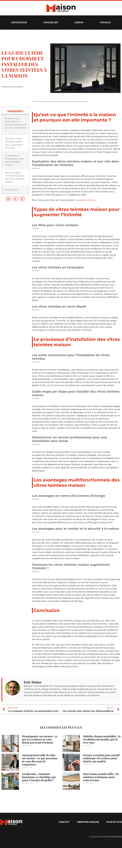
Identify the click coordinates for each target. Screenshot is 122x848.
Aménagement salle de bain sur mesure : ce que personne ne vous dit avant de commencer (39, 759)
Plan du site (114, 822)
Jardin (79, 22)
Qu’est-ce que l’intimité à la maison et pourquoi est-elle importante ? (15, 124)
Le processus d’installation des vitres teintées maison (14, 160)
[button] (8, 199)
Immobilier (50, 22)
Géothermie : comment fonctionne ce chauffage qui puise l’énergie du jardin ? (39, 777)
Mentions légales (88, 822)
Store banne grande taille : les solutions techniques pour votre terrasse (101, 777)
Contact (64, 822)
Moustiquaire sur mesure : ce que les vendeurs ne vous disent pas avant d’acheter (39, 739)
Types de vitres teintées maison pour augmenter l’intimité (14, 143)
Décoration (19, 22)
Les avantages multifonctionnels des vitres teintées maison (15, 177)
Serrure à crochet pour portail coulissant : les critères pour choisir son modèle (101, 758)
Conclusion (12, 189)
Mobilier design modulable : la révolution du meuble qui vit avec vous (102, 739)
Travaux (105, 22)
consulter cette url (86, 200)
